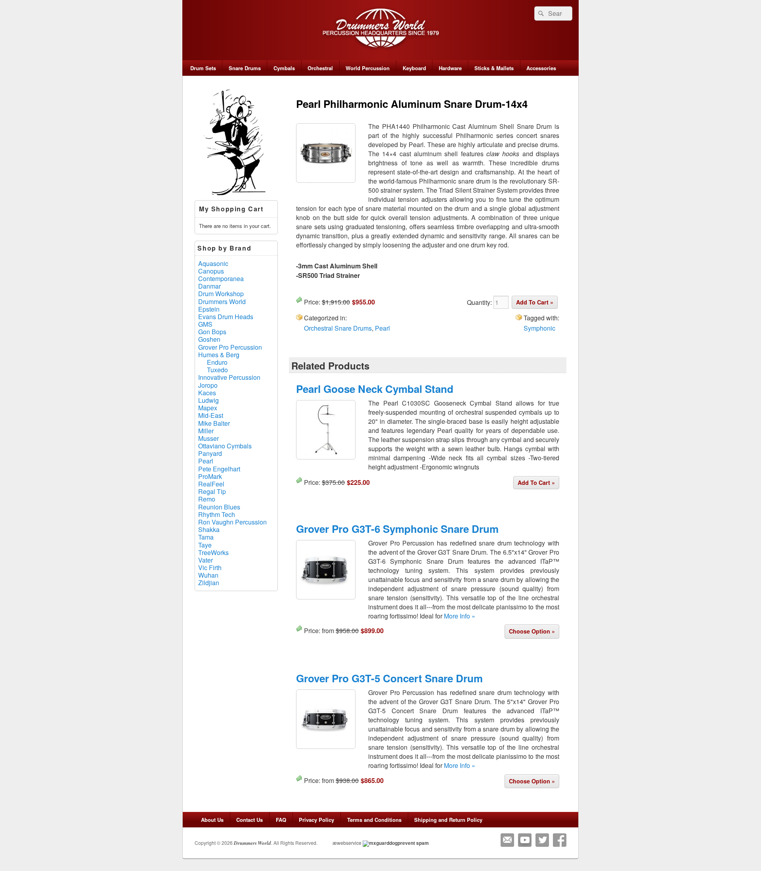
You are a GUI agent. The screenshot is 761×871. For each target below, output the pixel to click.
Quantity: (480, 302)
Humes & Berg (218, 354)
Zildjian (208, 582)
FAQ (281, 819)
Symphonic (539, 328)
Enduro (217, 362)
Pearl (382, 328)
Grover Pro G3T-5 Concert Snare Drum (389, 678)
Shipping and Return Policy (448, 819)
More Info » (459, 615)
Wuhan (208, 575)
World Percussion (368, 68)
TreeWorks (213, 552)
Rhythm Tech (216, 514)
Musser (208, 438)
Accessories (541, 68)
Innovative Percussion (229, 377)
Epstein (209, 309)
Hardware (450, 68)
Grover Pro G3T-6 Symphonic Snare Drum (397, 528)
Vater (205, 560)
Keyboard (414, 68)
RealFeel (211, 483)
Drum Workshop (221, 293)
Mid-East (210, 415)
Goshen (209, 339)
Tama (206, 537)
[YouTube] (525, 840)
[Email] (507, 840)
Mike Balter (214, 423)
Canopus (211, 271)
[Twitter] (542, 840)
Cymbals (284, 68)
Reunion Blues (219, 506)
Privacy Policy (316, 819)
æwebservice (347, 842)
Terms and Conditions (374, 819)
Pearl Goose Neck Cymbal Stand (374, 388)
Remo (206, 498)
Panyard (210, 453)
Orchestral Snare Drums (338, 328)
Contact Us (249, 819)
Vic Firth (210, 567)
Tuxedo (217, 369)
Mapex (207, 407)
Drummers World (222, 301)
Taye (205, 544)
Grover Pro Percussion (230, 347)
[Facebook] (559, 840)
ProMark (210, 476)
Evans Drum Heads (225, 316)
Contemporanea (221, 278)
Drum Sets (203, 68)
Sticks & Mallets (494, 68)
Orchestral (320, 68)
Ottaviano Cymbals (225, 445)
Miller (206, 430)
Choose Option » (532, 631)
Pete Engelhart (219, 468)
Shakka (209, 529)
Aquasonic (213, 263)
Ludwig (208, 400)
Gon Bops (212, 331)
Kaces (207, 392)
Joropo (208, 385)
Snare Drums (245, 68)
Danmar (209, 286)
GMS (205, 324)
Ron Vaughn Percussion (232, 521)
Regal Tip (212, 491)
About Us (212, 819)
